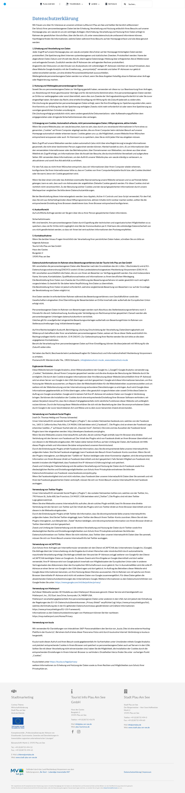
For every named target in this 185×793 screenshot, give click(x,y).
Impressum (147, 772)
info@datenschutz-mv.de (92, 360)
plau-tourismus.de (83, 727)
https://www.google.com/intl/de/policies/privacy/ (78, 582)
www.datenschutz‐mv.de (116, 360)
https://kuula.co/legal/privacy (63, 661)
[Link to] (5, 4)
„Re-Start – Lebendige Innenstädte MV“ (54, 772)
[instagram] (78, 731)
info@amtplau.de (134, 725)
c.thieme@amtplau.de (25, 754)
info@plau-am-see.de (83, 724)
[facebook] (72, 731)
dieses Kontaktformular (110, 788)
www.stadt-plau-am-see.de (26, 757)
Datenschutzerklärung (132, 772)
